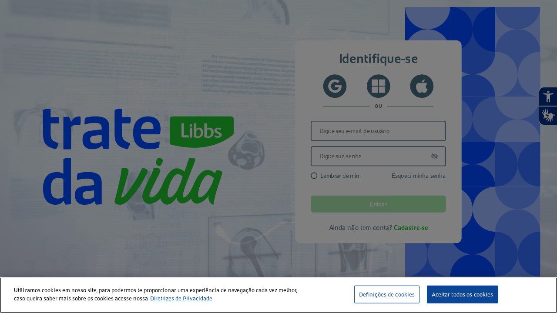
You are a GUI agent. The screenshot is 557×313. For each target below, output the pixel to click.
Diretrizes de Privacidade (181, 298)
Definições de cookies (387, 294)
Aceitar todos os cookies (462, 294)
